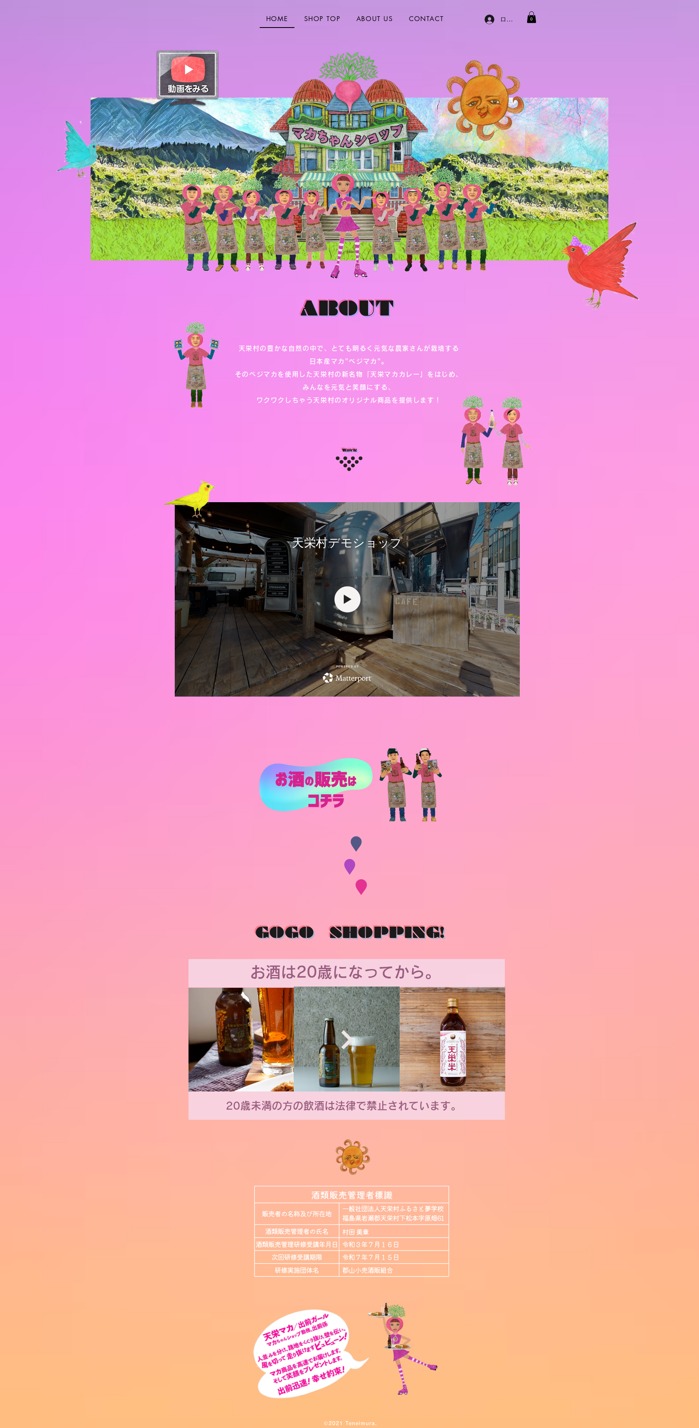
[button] (531, 17)
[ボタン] (347, 1039)
